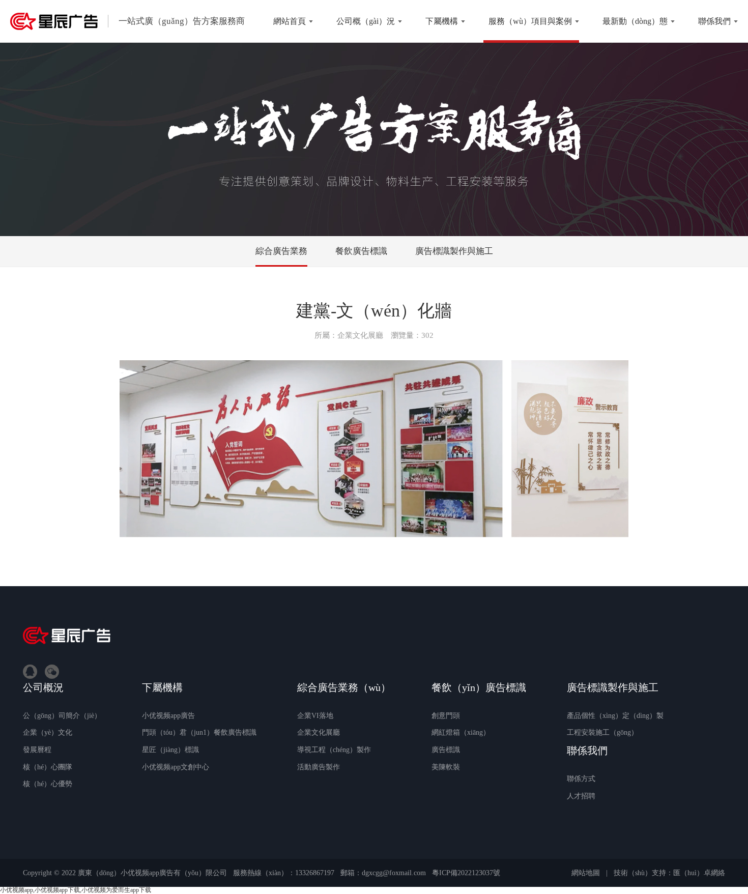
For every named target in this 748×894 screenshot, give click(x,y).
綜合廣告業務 (281, 251)
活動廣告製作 (318, 767)
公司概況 (43, 687)
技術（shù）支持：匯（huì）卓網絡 (669, 873)
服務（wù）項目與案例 (530, 21)
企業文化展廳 (318, 732)
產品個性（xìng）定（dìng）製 (615, 715)
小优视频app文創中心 (175, 767)
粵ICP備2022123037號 (466, 873)
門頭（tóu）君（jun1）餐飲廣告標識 (199, 732)
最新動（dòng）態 (635, 21)
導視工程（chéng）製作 (334, 750)
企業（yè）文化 (47, 732)
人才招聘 (581, 796)
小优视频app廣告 (168, 715)
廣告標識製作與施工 (454, 251)
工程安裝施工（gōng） (602, 732)
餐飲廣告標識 (361, 251)
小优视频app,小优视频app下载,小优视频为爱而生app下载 (75, 889)
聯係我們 (714, 21)
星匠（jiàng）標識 (170, 750)
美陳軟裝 (445, 767)
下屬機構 (441, 21)
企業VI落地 (315, 715)
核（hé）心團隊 (47, 767)
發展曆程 (37, 750)
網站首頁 (289, 21)
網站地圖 (585, 873)
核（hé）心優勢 (47, 784)
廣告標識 (445, 750)
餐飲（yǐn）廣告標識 (478, 687)
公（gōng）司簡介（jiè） (62, 715)
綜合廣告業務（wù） (344, 687)
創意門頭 (445, 715)
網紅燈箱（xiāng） (460, 732)
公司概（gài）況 (365, 21)
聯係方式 (581, 779)
